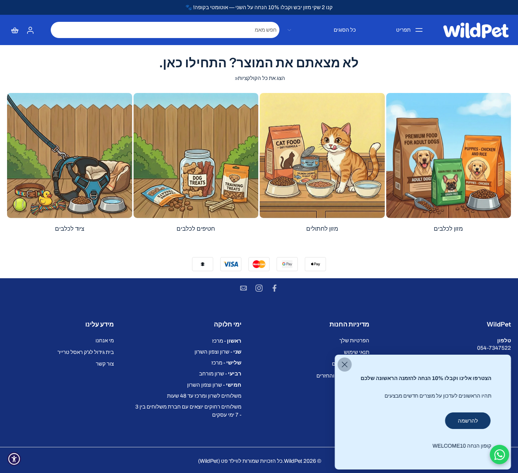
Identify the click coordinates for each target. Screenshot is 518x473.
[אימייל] (243, 288)
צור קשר (105, 364)
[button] (447, 324)
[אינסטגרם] (259, 288)
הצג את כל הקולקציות (261, 78)
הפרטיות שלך (354, 340)
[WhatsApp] (499, 454)
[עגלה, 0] (15, 30)
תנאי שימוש (356, 352)
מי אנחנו (104, 340)
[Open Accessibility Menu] (14, 459)
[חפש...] (58, 30)
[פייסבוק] (274, 288)
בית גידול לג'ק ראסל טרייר (85, 352)
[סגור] (345, 364)
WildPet (293, 461)
